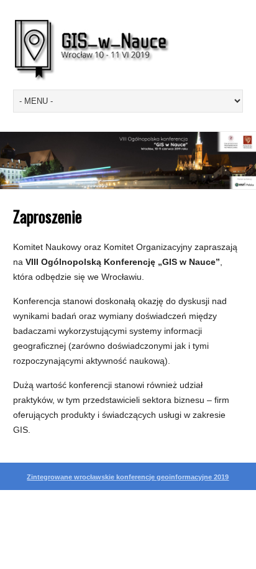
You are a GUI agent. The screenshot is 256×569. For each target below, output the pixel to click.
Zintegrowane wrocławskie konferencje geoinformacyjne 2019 (128, 477)
